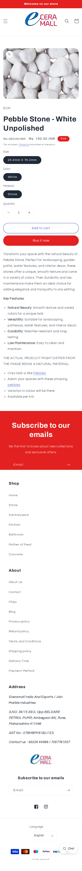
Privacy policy (19, 621)
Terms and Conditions (25, 641)
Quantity (9, 203)
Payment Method (21, 670)
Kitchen (14, 524)
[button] (5, 21)
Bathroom (16, 534)
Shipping (24, 144)
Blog (12, 611)
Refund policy (19, 631)
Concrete (16, 554)
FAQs (13, 601)
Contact (15, 592)
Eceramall (44, 859)
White (12, 177)
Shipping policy (20, 651)
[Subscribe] (68, 465)
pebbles (14, 385)
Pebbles (39, 373)
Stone (12, 194)
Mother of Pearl (20, 544)
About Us (16, 582)
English (39, 835)
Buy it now (41, 240)
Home (13, 495)
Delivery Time (19, 661)
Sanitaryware (19, 514)
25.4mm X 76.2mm (22, 160)
